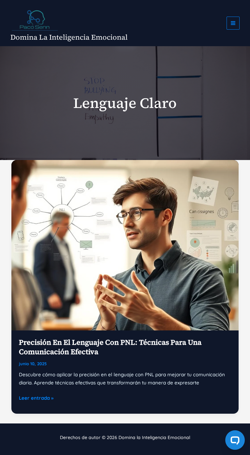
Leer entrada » (36, 398)
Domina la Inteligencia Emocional (69, 37)
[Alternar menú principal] (233, 23)
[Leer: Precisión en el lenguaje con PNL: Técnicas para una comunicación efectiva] (125, 245)
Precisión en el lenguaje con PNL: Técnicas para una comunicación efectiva (110, 346)
